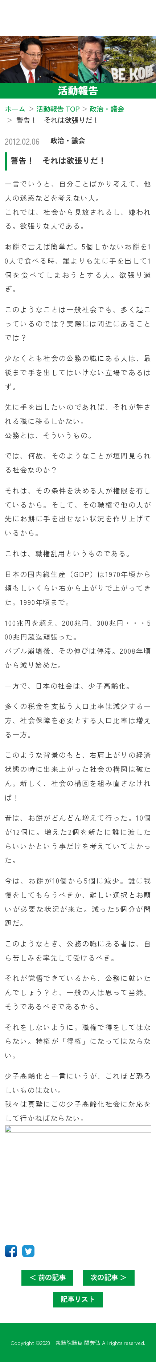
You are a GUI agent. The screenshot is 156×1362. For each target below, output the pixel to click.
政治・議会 (67, 140)
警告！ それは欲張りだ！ (58, 160)
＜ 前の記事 (47, 1277)
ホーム (15, 109)
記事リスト (78, 1299)
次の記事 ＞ (108, 1277)
